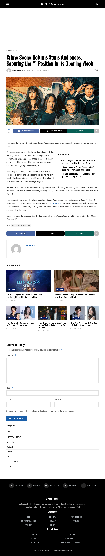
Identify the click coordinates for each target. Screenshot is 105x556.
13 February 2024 (32, 70)
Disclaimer (70, 534)
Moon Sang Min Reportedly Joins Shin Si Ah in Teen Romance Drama (83, 323)
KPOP (8, 456)
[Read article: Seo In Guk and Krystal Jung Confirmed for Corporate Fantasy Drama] (20, 313)
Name (9, 388)
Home (8, 50)
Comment (11, 355)
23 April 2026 (76, 328)
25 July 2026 (12, 301)
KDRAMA (16, 50)
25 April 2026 (44, 331)
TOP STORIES (12, 461)
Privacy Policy (70, 538)
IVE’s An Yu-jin (56, 203)
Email (9, 399)
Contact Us (34, 542)
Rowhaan (18, 70)
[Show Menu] (7, 4)
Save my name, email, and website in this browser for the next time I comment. (41, 411)
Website (57, 399)
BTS (8, 432)
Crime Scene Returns (21, 225)
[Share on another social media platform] (96, 131)
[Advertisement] (52, 27)
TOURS (9, 466)
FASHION (10, 442)
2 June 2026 (12, 328)
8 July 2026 (59, 301)
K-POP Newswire (52, 3)
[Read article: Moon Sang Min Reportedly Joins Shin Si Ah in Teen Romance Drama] (84, 313)
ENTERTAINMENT (13, 437)
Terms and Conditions (70, 542)
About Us (34, 538)
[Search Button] (97, 4)
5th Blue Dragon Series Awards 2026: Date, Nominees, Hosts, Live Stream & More (77, 161)
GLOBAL (9, 447)
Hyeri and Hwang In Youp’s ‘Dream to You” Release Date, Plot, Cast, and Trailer (76, 168)
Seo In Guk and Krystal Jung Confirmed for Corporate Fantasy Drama (77, 175)
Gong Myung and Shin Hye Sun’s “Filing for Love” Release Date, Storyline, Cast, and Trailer (52, 325)
